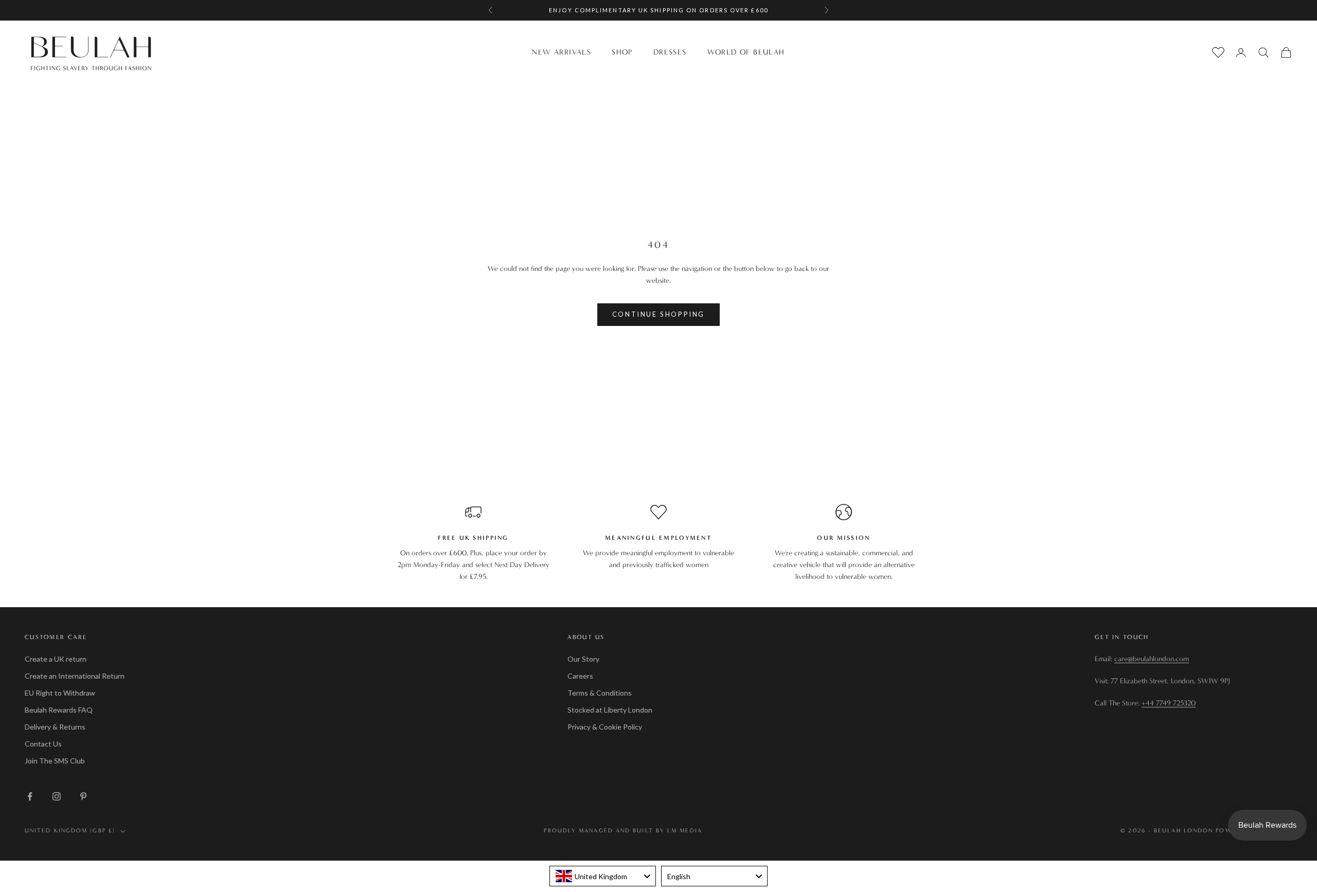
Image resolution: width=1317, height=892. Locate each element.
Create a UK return (55, 658)
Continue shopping (658, 314)
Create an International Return (74, 675)
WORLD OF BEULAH (746, 52)
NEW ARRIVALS (561, 52)
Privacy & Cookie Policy (604, 726)
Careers (580, 675)
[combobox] (602, 876)
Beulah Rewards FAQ (59, 709)
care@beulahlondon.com (1151, 658)
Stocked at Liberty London (609, 709)
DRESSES (670, 52)
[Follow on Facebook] (30, 796)
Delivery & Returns (55, 726)
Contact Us (43, 743)
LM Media (684, 830)
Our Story (583, 658)
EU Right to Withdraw (60, 692)
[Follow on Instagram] (56, 796)
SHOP (622, 52)
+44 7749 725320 (1169, 703)
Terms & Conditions (599, 692)
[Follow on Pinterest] (83, 796)
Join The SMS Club (55, 760)
